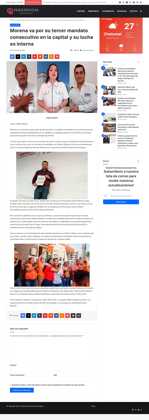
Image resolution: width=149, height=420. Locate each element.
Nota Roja (122, 11)
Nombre (13, 365)
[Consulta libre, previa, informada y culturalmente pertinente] (109, 128)
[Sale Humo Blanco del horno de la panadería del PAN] (109, 90)
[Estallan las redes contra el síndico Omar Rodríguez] (109, 117)
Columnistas (108, 11)
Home (93, 406)
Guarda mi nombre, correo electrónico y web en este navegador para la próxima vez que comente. (48, 385)
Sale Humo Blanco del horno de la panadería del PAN (128, 89)
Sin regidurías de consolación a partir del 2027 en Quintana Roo (66, 2)
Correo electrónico (17, 375)
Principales (93, 11)
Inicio (13, 20)
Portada (81, 11)
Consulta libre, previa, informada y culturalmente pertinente (128, 127)
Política (133, 11)
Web (55, 375)
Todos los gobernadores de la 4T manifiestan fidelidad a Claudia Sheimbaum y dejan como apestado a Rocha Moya (128, 141)
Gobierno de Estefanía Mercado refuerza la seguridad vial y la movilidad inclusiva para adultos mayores (127, 103)
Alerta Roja (21, 20)
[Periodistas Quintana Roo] (22, 11)
